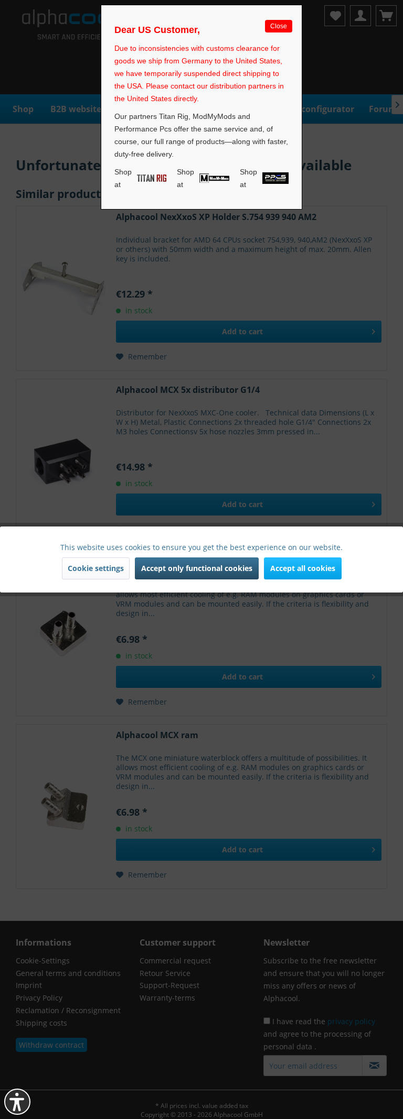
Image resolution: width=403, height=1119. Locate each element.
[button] (17, 1102)
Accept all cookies (302, 568)
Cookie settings (96, 568)
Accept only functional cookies (196, 568)
